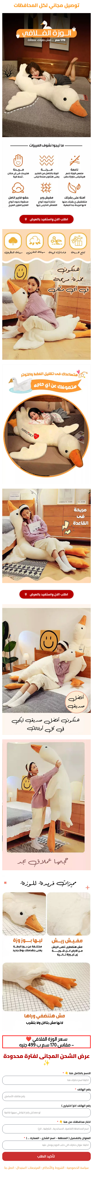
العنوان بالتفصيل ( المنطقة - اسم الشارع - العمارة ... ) (58, 1138)
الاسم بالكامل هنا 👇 (77, 1073)
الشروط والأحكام (54, 1167)
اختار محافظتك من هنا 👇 (75, 1121)
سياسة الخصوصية (78, 1167)
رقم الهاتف (84, 1089)
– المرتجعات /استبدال (29, 1167)
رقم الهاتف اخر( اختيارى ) (76, 1105)
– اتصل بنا (10, 1167)
